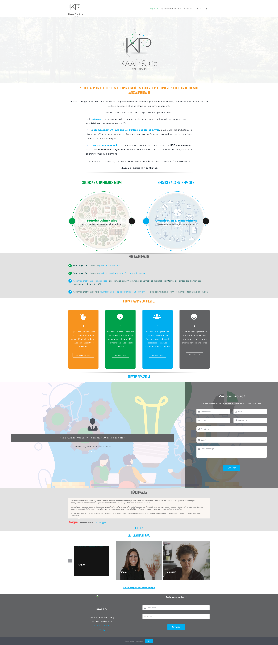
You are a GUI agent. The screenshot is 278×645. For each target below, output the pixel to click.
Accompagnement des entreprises (90, 281)
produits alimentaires (109, 265)
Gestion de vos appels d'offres (176, 220)
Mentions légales (150, 633)
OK (149, 641)
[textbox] (139, 633)
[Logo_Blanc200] (102, 587)
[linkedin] (104, 621)
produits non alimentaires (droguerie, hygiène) (122, 273)
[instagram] (100, 621)
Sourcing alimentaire (102, 220)
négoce (96, 119)
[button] (206, 8)
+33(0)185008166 (102, 617)
